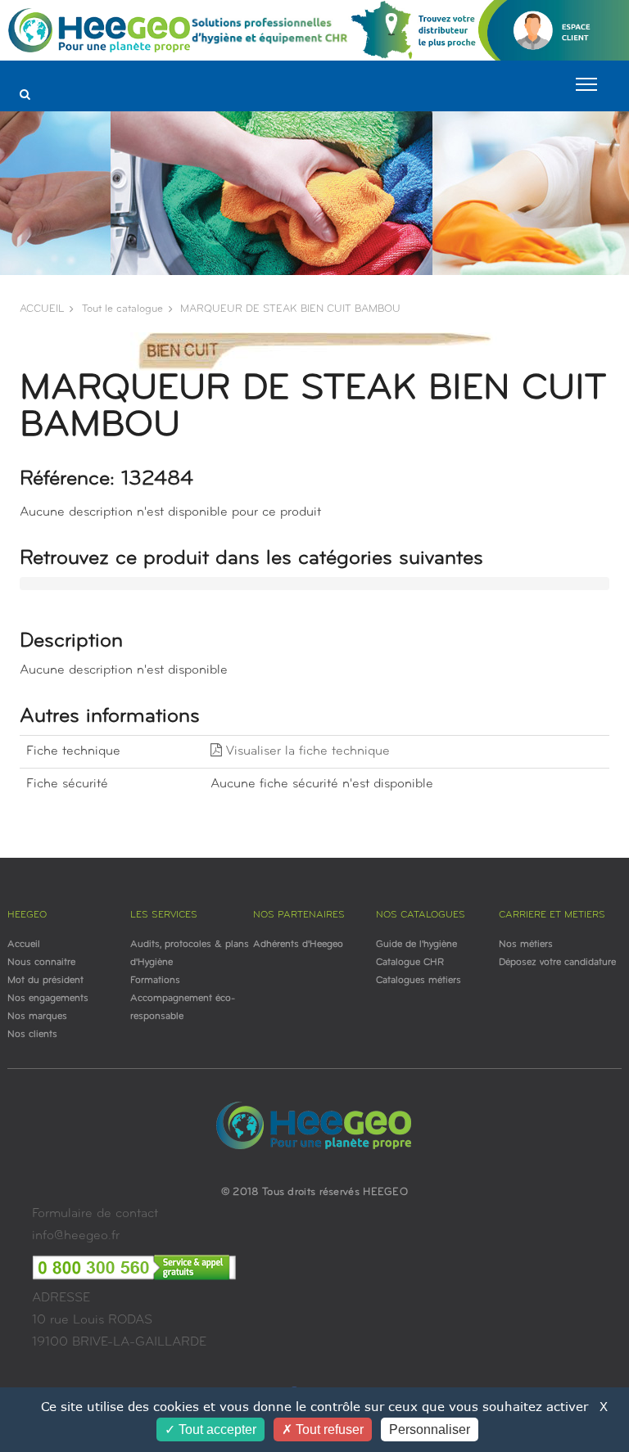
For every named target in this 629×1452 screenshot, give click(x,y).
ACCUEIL (42, 309)
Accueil (23, 944)
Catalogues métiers (418, 980)
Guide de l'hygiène (416, 944)
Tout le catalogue (122, 309)
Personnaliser (429, 1429)
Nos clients (32, 1034)
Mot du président (45, 980)
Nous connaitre (41, 962)
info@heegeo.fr (76, 1235)
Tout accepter (215, 1429)
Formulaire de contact (95, 1213)
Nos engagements (47, 998)
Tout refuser (328, 1429)
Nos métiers (526, 944)
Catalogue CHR (410, 962)
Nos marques (37, 1016)
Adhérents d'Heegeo (298, 944)
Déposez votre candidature (557, 962)
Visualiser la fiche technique (306, 751)
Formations (155, 980)
